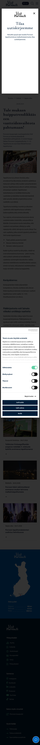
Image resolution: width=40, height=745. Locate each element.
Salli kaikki (20, 402)
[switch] (34, 374)
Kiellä (20, 413)
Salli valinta (20, 408)
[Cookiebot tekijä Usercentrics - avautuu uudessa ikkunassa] (30, 330)
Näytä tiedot (29, 396)
